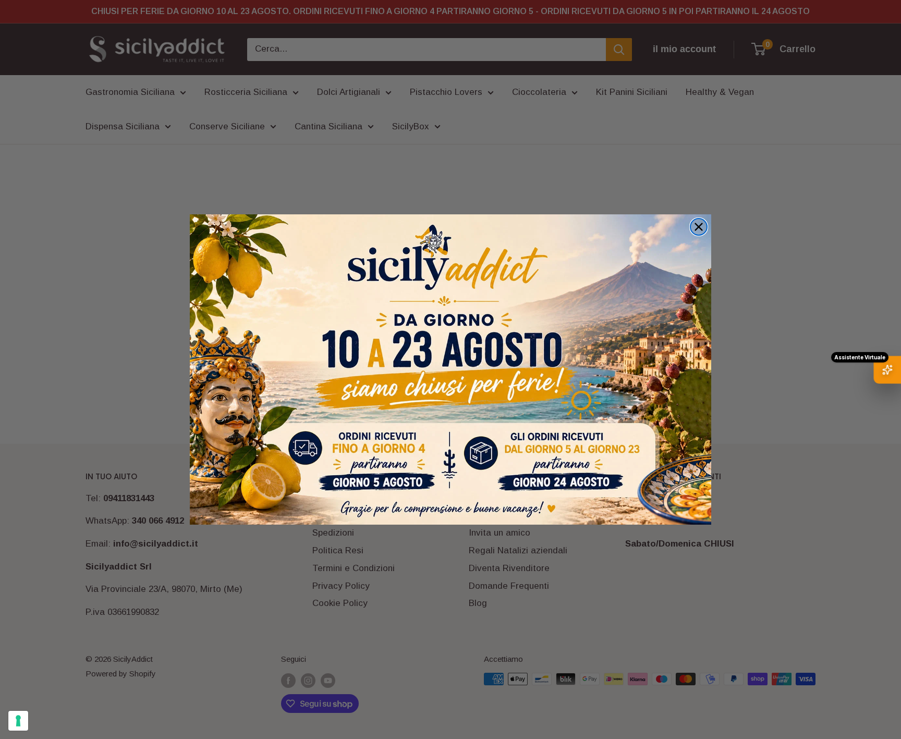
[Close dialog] (698, 227)
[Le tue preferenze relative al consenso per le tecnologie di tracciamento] (18, 721)
